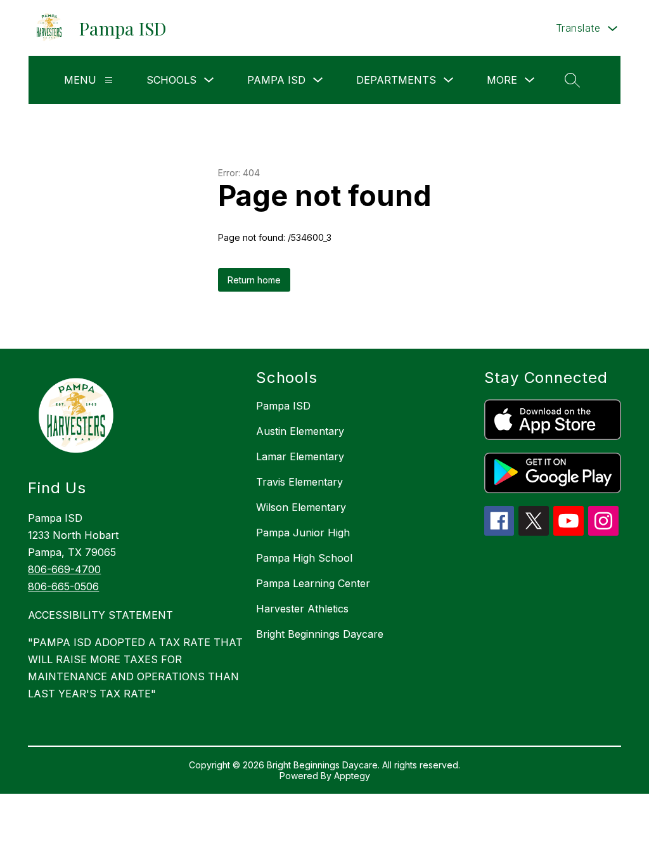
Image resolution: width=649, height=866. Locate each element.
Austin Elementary (300, 431)
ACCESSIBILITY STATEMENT (100, 615)
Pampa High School (304, 558)
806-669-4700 (64, 569)
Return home (254, 280)
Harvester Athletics (302, 608)
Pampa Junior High (303, 532)
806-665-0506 (63, 586)
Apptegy (352, 775)
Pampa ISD (283, 405)
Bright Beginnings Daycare (319, 634)
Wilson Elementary (301, 507)
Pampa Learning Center (313, 583)
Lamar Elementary (300, 456)
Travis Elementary (299, 481)
